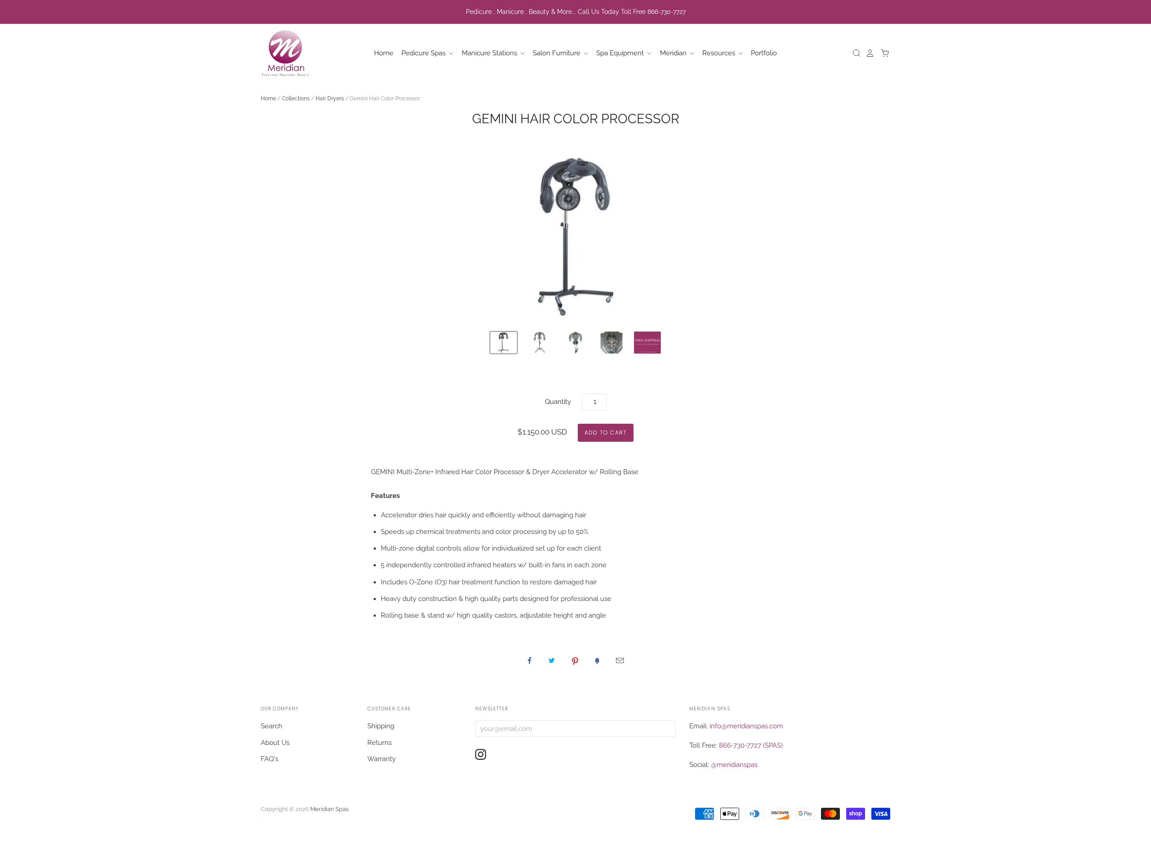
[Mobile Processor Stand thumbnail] (539, 343)
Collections (296, 98)
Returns (379, 743)
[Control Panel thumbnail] (611, 343)
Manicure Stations (490, 53)
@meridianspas (734, 765)
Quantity (558, 402)
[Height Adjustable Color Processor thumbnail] (575, 343)
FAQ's (269, 759)
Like (530, 660)
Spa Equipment (621, 53)
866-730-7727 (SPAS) (751, 745)
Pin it (575, 660)
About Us (275, 743)
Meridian (674, 53)
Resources (719, 53)
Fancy (597, 660)
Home (383, 53)
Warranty (381, 759)
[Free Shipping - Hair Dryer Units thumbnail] (647, 343)
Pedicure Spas (424, 53)
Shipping (380, 726)
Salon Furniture (557, 53)
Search (271, 726)
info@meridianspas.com (746, 726)
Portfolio (764, 53)
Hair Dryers (330, 98)
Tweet (551, 660)
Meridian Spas (329, 809)
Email (620, 660)
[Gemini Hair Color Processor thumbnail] (503, 343)
